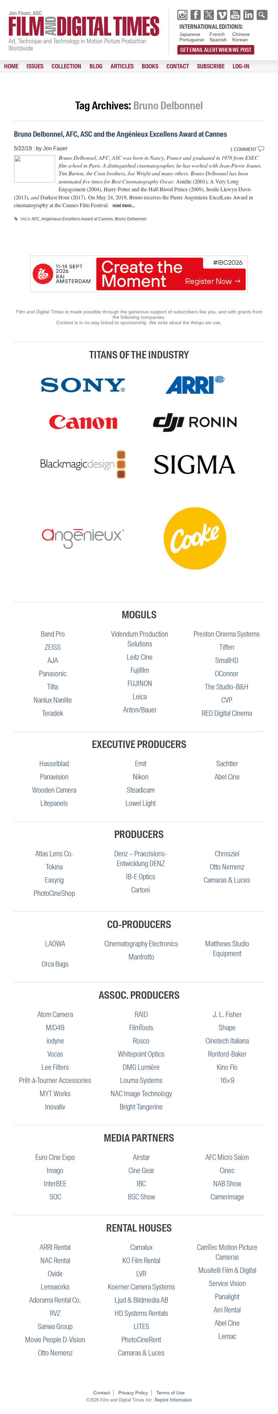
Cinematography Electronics (141, 944)
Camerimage (227, 1197)
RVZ (55, 1313)
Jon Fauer (55, 148)
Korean (240, 39)
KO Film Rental (141, 1260)
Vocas (55, 1054)
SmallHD (226, 660)
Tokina (54, 867)
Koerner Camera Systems (141, 1287)
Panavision (54, 777)
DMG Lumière (141, 1067)
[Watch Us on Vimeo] (222, 15)
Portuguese (191, 39)
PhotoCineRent (141, 1340)
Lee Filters (55, 1067)
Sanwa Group (55, 1326)
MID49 (55, 1028)
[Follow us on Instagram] (182, 15)
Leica (140, 697)
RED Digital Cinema (227, 713)
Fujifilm (140, 670)
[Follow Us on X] (209, 15)
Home (11, 66)
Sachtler (227, 764)
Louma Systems (141, 1080)
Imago (55, 1170)
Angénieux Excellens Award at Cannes (77, 219)
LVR (141, 1274)
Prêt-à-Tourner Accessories (55, 1080)
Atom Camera (55, 1014)
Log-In (241, 66)
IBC (141, 1184)
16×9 (227, 1080)
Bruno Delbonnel (130, 219)
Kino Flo (227, 1067)
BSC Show (141, 1197)
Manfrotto (141, 957)
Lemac (227, 1336)
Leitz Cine (140, 657)
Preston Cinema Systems (227, 634)
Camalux (141, 1247)
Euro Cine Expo (55, 1157)
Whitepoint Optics (141, 1054)
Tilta (52, 687)
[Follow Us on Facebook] (196, 15)
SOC (55, 1197)
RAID (141, 1014)
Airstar (141, 1157)
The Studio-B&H (227, 687)
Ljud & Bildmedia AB (141, 1300)
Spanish (218, 39)
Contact (177, 66)
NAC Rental (55, 1260)
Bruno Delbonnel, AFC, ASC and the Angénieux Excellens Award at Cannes (120, 134)
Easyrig (54, 880)
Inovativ (55, 1107)
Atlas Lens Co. (54, 854)
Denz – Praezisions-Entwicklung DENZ (140, 858)
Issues (34, 66)
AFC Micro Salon (227, 1157)
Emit (140, 764)
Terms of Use (170, 1392)
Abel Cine (227, 777)
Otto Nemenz (227, 867)
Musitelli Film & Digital (227, 1270)
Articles (122, 66)
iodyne (55, 1041)
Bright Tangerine (141, 1107)
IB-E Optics (140, 877)
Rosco (141, 1041)
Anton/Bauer (140, 710)
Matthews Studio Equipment (227, 948)
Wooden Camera (54, 790)
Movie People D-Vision (55, 1340)
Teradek (52, 713)
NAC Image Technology (141, 1094)
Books (150, 66)
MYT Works (55, 1094)
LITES (141, 1326)
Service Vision (227, 1283)
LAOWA (55, 944)
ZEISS (53, 647)
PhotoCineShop (54, 893)
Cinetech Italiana (227, 1041)
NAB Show (227, 1184)
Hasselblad (54, 764)
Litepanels (54, 803)
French (217, 34)
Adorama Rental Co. (55, 1300)
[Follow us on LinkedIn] (248, 15)
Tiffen (226, 647)
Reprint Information (173, 1399)
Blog (96, 66)
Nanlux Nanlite (53, 700)
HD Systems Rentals (141, 1313)
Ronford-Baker (227, 1054)
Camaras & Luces (227, 880)
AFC (36, 219)
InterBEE (55, 1184)
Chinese (241, 34)
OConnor (226, 674)
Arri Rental (227, 1310)
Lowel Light (140, 803)
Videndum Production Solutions (139, 639)
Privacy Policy (133, 1392)
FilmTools (141, 1028)
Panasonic (52, 674)
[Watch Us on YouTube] (235, 15)
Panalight (227, 1297)
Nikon (140, 777)
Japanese (189, 34)
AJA (52, 660)
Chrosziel (227, 854)
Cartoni (140, 890)
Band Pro (53, 634)
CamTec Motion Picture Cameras (227, 1252)
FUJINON (139, 683)
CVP (226, 700)
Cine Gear (141, 1170)
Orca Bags (55, 964)
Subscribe (210, 66)
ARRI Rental (55, 1247)
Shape (227, 1028)
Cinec (227, 1170)
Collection (66, 66)
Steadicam (141, 790)
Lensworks (55, 1287)
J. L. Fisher (227, 1014)
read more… (124, 205)
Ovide (55, 1274)
